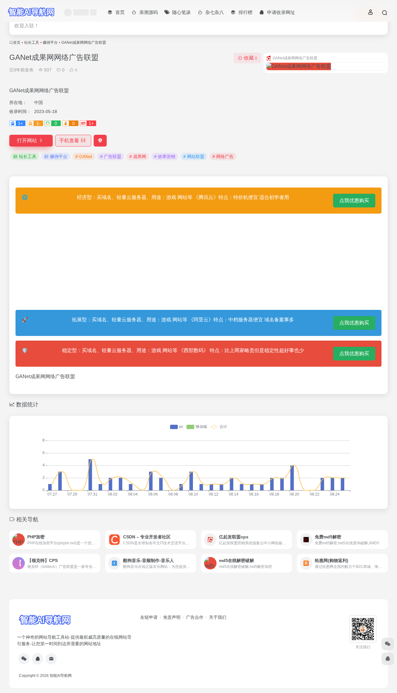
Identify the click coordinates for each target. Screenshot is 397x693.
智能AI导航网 (61, 675)
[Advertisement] (198, 261)
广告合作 (194, 617)
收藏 (250, 58)
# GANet (83, 156)
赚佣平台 (50, 42)
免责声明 (172, 617)
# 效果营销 (164, 156)
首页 (16, 42)
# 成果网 (137, 156)
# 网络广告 (223, 156)
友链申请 (149, 617)
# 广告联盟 (110, 156)
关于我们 (217, 617)
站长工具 (31, 42)
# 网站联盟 (193, 156)
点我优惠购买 (354, 200)
